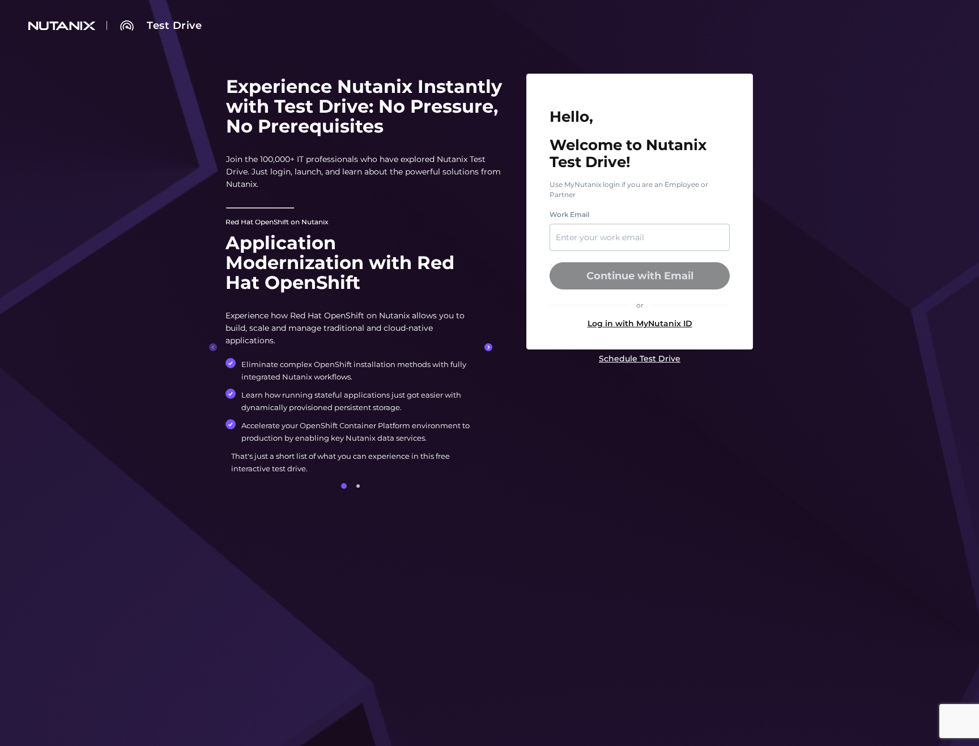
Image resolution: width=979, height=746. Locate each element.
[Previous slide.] (213, 347)
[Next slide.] (488, 347)
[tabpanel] (350, 347)
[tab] (344, 486)
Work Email (569, 214)
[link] (174, 25)
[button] (640, 323)
